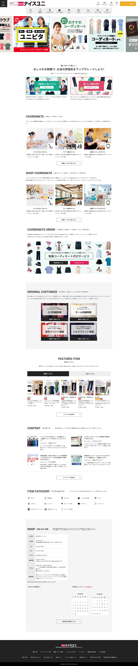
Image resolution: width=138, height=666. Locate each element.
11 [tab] (79, 54)
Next (109, 140)
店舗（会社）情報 (91, 652)
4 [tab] (64, 54)
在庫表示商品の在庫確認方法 (110, 657)
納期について (59, 657)
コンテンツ (82, 652)
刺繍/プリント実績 (58, 652)
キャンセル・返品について (71, 657)
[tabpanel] (69, 34)
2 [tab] (60, 54)
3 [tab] (62, 54)
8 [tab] (73, 54)
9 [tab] (75, 54)
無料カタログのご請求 (95, 657)
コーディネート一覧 (45, 652)
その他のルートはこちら (43, 570)
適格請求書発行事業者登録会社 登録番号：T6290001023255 (69, 647)
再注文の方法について (35, 657)
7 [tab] (71, 54)
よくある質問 (101, 652)
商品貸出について (83, 657)
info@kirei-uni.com (41, 555)
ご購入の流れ (24, 657)
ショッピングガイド (71, 652)
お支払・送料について (48, 657)
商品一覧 (35, 652)
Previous (28, 140)
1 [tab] (58, 54)
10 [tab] (77, 54)
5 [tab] (66, 54)
